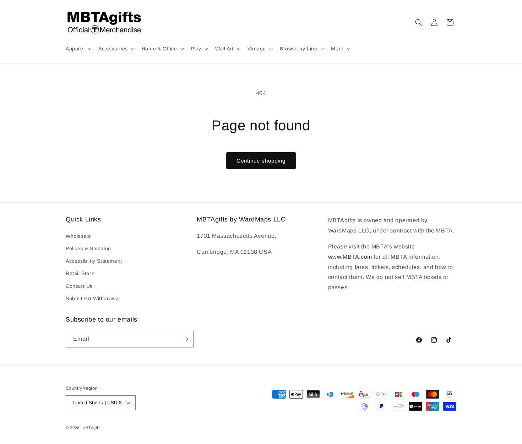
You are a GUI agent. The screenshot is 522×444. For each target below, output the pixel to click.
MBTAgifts (92, 428)
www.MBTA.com (350, 257)
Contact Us (79, 286)
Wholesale (78, 236)
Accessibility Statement (94, 261)
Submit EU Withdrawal (93, 298)
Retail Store (80, 273)
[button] (77, 48)
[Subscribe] (185, 339)
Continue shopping (261, 161)
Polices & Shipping (88, 248)
